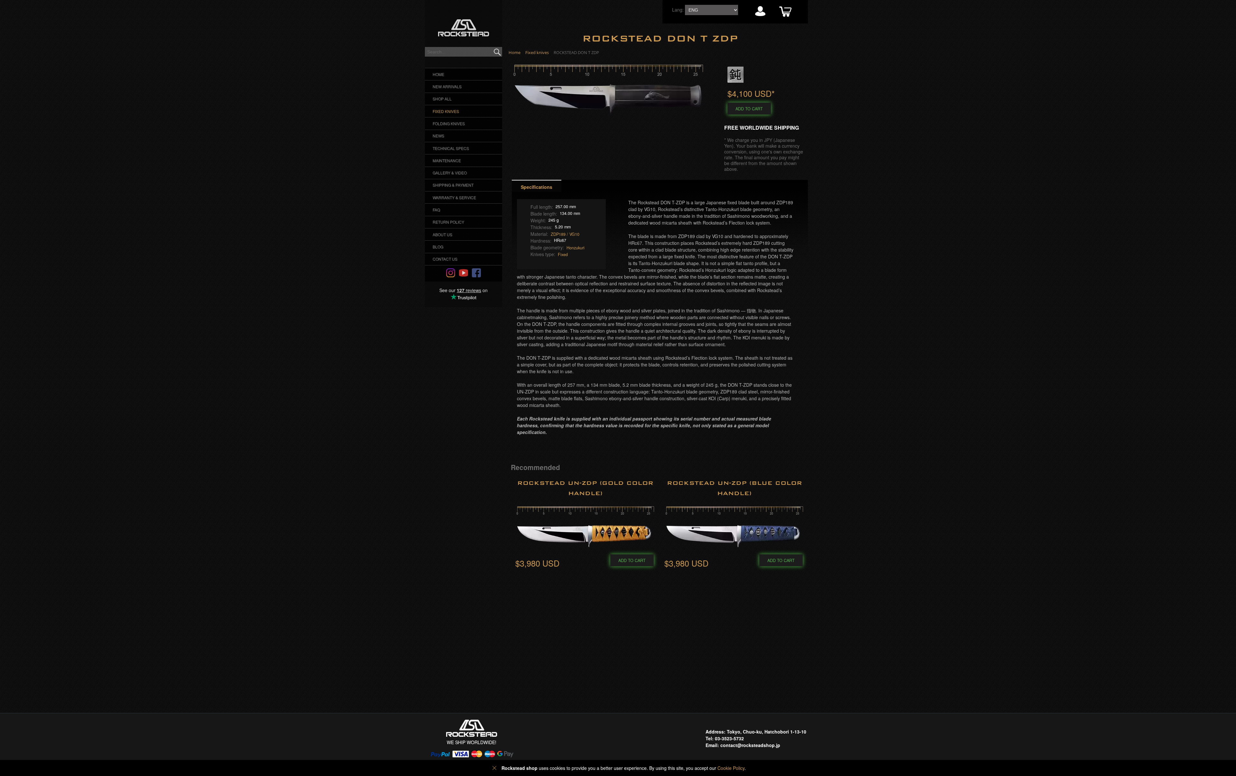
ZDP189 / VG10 (565, 234)
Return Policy (448, 222)
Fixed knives (446, 111)
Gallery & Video (450, 172)
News (438, 135)
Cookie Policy (730, 768)
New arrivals (447, 86)
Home (438, 74)
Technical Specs (451, 148)
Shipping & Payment (453, 185)
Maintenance (447, 160)
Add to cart (749, 109)
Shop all (442, 98)
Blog (438, 246)
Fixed (563, 254)
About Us (442, 234)
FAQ (436, 209)
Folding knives (449, 123)
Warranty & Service (454, 197)
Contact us (445, 259)
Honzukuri (575, 248)
